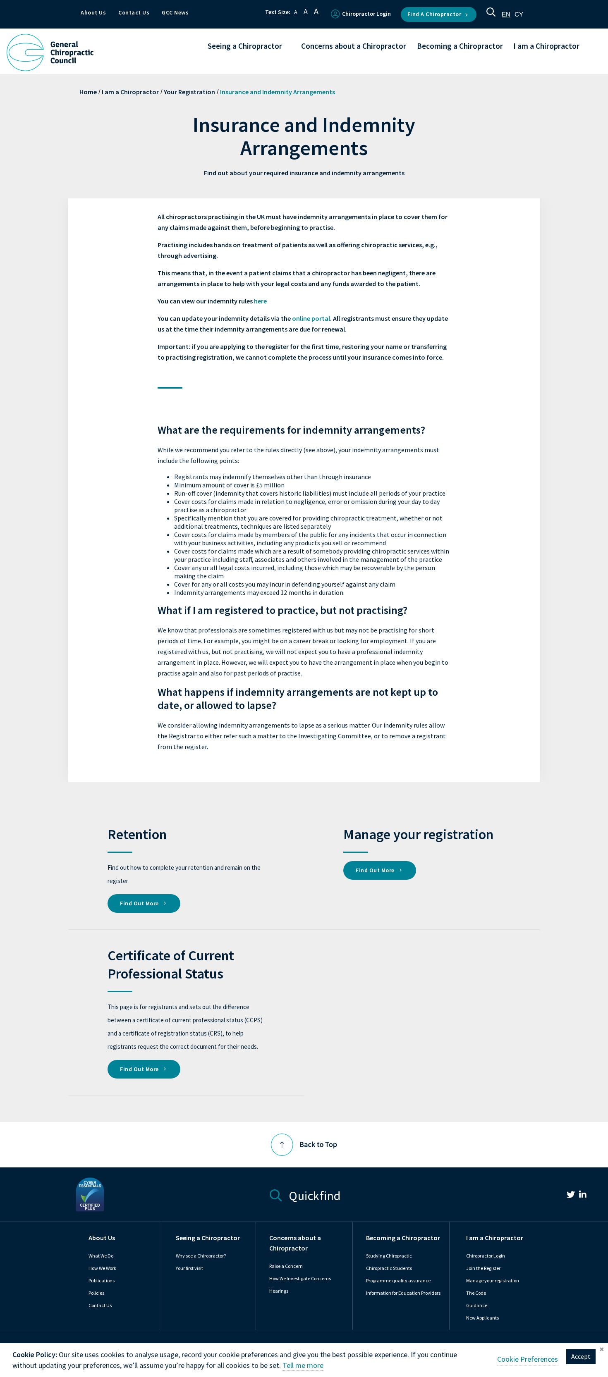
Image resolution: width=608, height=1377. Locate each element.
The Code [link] (476, 1293)
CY (519, 14)
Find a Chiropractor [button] (434, 14)
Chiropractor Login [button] (366, 14)
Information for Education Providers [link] (403, 1293)
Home (88, 92)
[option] (519, 14)
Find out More (140, 903)
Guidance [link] (476, 1305)
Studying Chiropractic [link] (389, 1256)
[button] (490, 14)
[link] (566, 1196)
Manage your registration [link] (492, 1280)
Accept (581, 1356)
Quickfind (313, 1194)
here (260, 301)
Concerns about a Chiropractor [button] (353, 46)
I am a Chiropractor (130, 92)
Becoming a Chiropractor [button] (460, 46)
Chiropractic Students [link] (389, 1268)
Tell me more (302, 1365)
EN (506, 14)
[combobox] (506, 14)
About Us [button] (93, 13)
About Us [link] (102, 1238)
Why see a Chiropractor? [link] (201, 1256)
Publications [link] (102, 1280)
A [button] (295, 12)
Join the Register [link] (483, 1268)
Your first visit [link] (189, 1268)
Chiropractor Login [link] (485, 1256)
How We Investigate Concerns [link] (300, 1278)
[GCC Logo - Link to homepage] (50, 52)
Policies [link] (96, 1293)
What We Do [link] (101, 1256)
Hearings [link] (278, 1291)
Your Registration (189, 92)
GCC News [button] (175, 13)
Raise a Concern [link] (286, 1266)
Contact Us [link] (100, 1305)
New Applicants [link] (482, 1318)
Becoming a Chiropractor (403, 1238)
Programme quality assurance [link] (398, 1280)
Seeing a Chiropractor (208, 1238)
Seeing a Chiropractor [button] (245, 46)
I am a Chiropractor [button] (546, 46)
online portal (311, 318)
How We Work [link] (102, 1268)
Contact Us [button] (133, 13)
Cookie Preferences (527, 1359)
